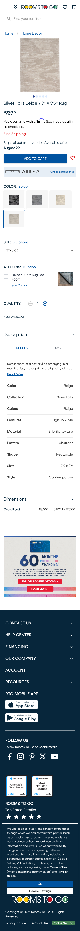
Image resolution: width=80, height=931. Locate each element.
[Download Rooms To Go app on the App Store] (21, 704)
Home (8, 33)
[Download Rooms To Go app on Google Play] (21, 718)
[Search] (8, 18)
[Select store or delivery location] (15, 7)
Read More (15, 374)
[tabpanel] (40, 420)
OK (40, 883)
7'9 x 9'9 (12, 251)
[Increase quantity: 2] (45, 303)
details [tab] (22, 348)
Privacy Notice (15, 923)
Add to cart (35, 159)
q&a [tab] (58, 348)
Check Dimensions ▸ (62, 171)
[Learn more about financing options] (40, 591)
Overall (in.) (12, 509)
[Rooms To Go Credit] (40, 561)
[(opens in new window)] (9, 756)
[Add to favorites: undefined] (72, 158)
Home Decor (31, 33)
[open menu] (8, 7)
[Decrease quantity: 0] (30, 303)
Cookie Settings (63, 923)
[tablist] (40, 348)
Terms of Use (39, 923)
